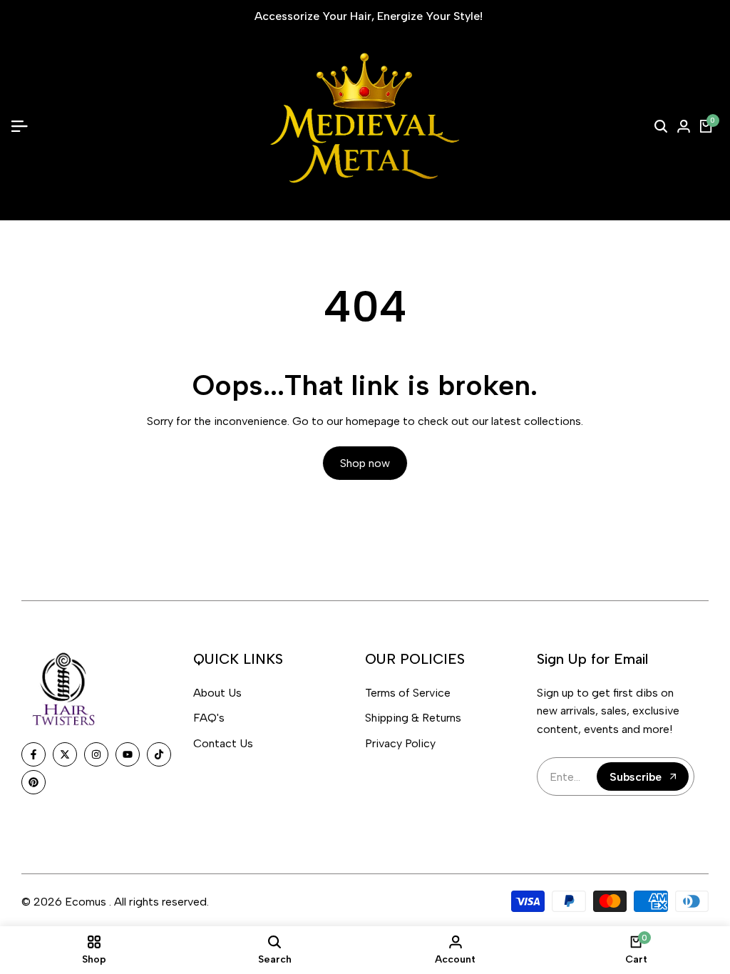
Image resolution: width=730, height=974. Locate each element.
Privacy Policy (400, 743)
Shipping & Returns (413, 717)
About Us (217, 692)
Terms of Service (408, 692)
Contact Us (223, 743)
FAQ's (209, 717)
